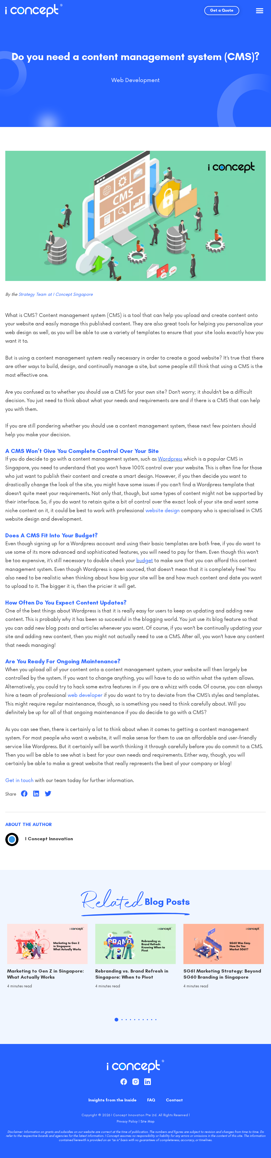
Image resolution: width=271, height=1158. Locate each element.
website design (163, 511)
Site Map (148, 1121)
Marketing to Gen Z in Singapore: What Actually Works (45, 974)
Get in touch (19, 780)
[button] (260, 11)
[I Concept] (33, 10)
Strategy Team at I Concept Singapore (56, 294)
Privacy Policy (127, 1121)
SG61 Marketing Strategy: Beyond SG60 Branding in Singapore (222, 974)
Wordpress (170, 459)
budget (144, 561)
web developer (85, 695)
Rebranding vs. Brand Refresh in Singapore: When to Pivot (131, 974)
